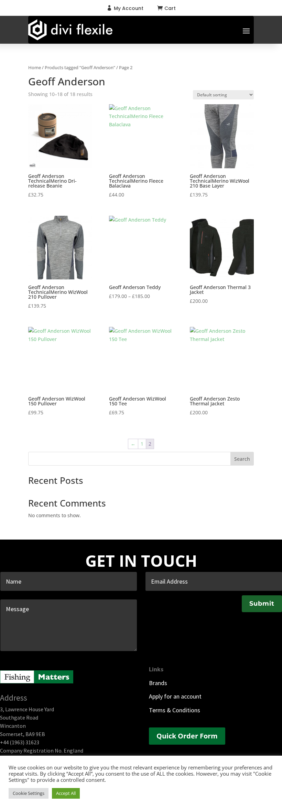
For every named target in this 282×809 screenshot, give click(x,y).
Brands (158, 683)
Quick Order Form (187, 736)
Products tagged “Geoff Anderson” (80, 67)
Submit (261, 603)
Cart (170, 8)
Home (34, 67)
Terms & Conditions (174, 710)
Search (242, 459)
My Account (128, 8)
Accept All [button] (66, 793)
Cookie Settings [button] (28, 793)
